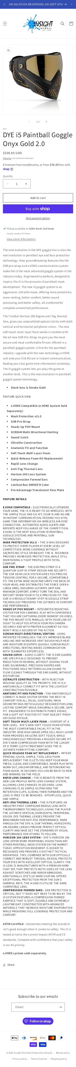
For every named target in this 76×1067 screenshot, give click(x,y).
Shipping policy (59, 1058)
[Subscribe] (60, 1007)
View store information (21, 239)
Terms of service (39, 1058)
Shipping (7, 158)
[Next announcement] (71, 4)
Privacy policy (20, 1058)
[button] (5, 23)
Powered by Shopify (42, 1052)
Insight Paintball (23, 1052)
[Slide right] (46, 121)
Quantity (8, 176)
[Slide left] (29, 121)
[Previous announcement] (4, 4)
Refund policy (63, 1052)
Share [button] (11, 964)
